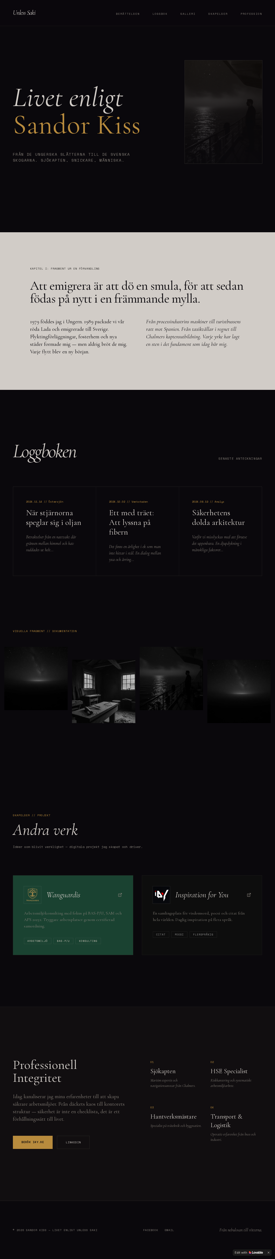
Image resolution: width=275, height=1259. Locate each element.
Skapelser (218, 14)
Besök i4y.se (32, 1142)
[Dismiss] (268, 1252)
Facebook (150, 1230)
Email (169, 1230)
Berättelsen (128, 14)
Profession (251, 14)
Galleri (188, 14)
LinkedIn (73, 1142)
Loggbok (160, 14)
